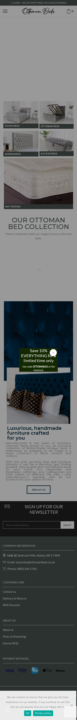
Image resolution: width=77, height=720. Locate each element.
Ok (27, 713)
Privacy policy (43, 713)
